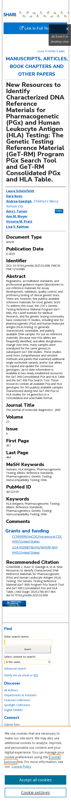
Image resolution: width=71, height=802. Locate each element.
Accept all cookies (35, 779)
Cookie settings (35, 792)
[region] (35, 764)
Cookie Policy (21, 766)
